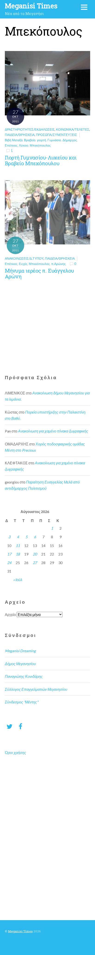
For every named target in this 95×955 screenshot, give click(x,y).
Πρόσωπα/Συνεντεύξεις (56, 135)
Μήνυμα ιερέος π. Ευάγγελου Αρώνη (39, 273)
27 (35, 562)
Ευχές (23, 264)
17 (9, 554)
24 (9, 562)
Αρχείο (10, 614)
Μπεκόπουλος (40, 145)
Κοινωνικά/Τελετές (72, 129)
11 (18, 545)
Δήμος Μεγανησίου (20, 663)
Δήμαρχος (69, 140)
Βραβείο (30, 140)
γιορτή (41, 140)
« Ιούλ (17, 579)
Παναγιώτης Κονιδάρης (24, 676)
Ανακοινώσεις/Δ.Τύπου (24, 258)
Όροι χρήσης (15, 752)
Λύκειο (23, 145)
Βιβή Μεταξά (14, 140)
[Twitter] (9, 726)
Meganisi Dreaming (20, 651)
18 (18, 554)
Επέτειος (11, 145)
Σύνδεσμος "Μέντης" (21, 702)
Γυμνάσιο (54, 140)
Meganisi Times (20, 931)
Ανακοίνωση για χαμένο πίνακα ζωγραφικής (53, 431)
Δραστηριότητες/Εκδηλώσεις (30, 129)
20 (35, 554)
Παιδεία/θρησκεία (20, 135)
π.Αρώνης (58, 264)
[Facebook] (20, 726)
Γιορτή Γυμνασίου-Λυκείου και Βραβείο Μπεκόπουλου (41, 160)
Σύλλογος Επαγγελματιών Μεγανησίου (36, 689)
